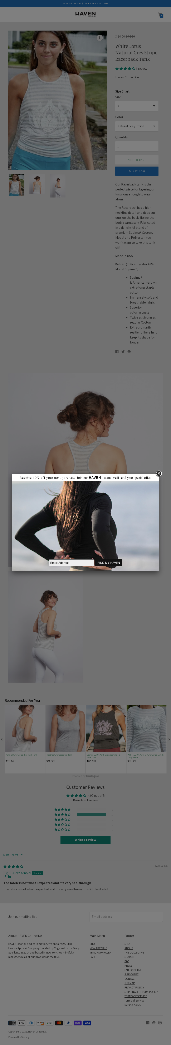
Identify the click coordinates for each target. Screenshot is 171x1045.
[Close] (158, 473)
